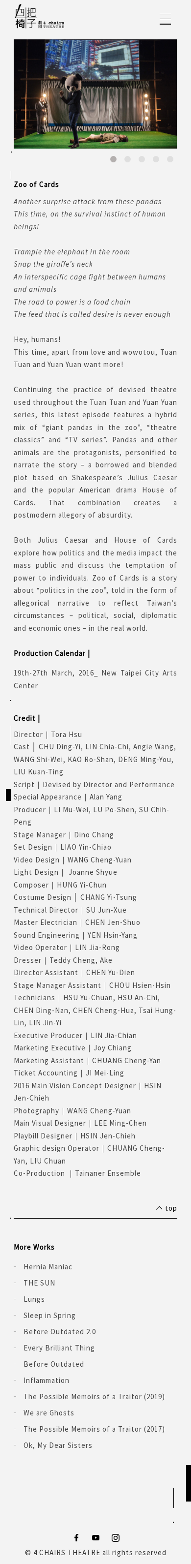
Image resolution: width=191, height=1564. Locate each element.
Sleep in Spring (50, 1315)
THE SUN (39, 1283)
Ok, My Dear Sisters (58, 1445)
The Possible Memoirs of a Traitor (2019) (94, 1396)
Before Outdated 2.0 (60, 1331)
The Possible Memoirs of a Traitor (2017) (94, 1429)
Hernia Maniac (48, 1266)
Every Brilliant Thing (59, 1347)
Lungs (34, 1299)
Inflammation (47, 1380)
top (171, 1208)
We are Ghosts (49, 1412)
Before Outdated (54, 1364)
